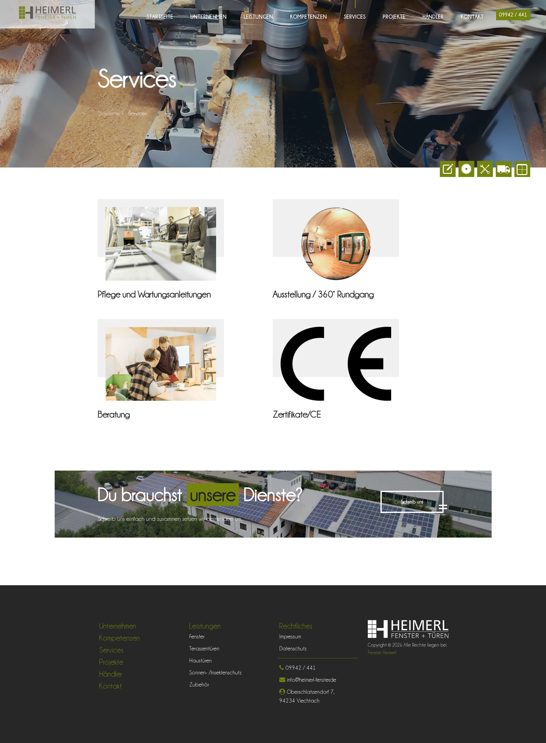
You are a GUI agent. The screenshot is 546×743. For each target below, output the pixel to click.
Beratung (114, 414)
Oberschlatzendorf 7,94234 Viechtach (307, 696)
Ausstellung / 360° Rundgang (323, 294)
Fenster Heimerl (382, 652)
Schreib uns (412, 501)
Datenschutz (293, 648)
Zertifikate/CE (297, 414)
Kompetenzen (308, 17)
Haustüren (200, 660)
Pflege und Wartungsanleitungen (154, 294)
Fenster (196, 636)
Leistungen (258, 17)
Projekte (394, 17)
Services (355, 17)
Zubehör (199, 684)
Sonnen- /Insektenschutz (215, 672)
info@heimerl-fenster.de (310, 680)
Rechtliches (295, 626)
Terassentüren (204, 648)
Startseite (160, 17)
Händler (433, 17)
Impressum (290, 636)
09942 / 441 (513, 14)
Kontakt (472, 17)
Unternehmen (208, 17)
